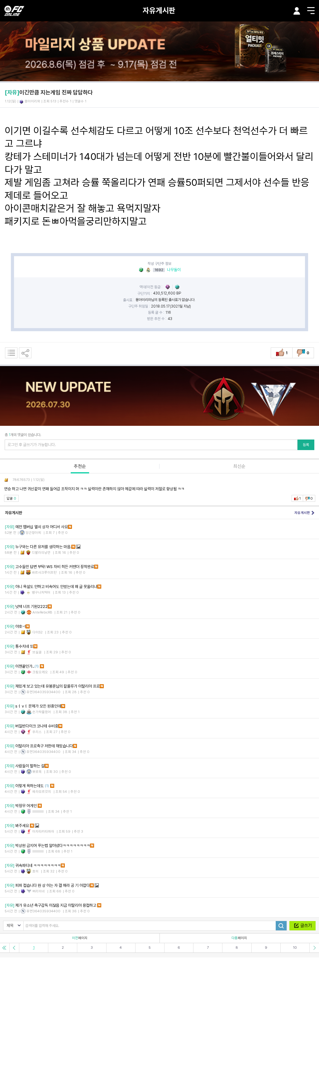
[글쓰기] (302, 925)
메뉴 (311, 10)
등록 (306, 445)
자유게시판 (159, 10)
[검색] (281, 925)
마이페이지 (296, 11)
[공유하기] (25, 353)
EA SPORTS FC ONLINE (14, 11)
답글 (11, 498)
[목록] (11, 352)
